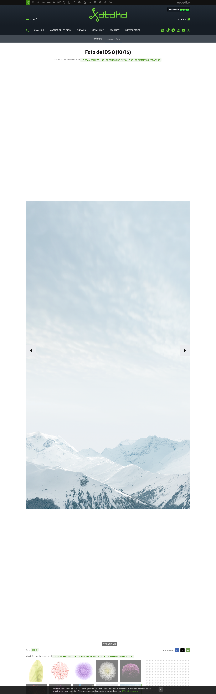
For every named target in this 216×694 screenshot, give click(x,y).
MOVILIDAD (98, 30)
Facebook (177, 650)
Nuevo (182, 19)
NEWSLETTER (132, 30)
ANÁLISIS (39, 30)
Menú (33, 19)
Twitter (188, 30)
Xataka (108, 15)
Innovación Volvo (113, 39)
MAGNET (114, 30)
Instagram (178, 30)
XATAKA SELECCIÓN (60, 30)
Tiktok (168, 30)
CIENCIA (81, 30)
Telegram (173, 30)
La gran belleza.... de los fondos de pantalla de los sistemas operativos (121, 60)
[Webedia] (183, 2)
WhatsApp (163, 30)
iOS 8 (34, 649)
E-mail (188, 650)
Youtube (183, 30)
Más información (130, 691)
